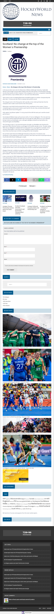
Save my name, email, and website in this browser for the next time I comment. (19, 265)
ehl (48, 498)
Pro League (37, 506)
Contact (5, 1)
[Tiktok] (41, 1)
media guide (25, 503)
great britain (26, 501)
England (6, 501)
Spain (21, 508)
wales (24, 509)
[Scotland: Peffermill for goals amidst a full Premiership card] (31, 201)
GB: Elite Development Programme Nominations (15, 433)
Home (4, 87)
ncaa (29, 504)
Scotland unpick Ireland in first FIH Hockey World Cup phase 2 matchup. (17, 552)
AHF (4, 499)
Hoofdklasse (44, 501)
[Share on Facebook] (7, 180)
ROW (41, 506)
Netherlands (36, 503)
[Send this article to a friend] (30, 180)
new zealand (46, 504)
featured (12, 501)
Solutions (9, 508)
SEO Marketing (5, 508)
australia (17, 498)
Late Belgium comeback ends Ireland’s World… (14, 468)
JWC (15, 503)
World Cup (28, 509)
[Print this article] (35, 180)
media (22, 503)
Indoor (8, 503)
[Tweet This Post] (12, 180)
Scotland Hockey (8, 174)
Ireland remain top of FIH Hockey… (11, 347)
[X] (44, 1)
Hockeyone (36, 501)
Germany (19, 501)
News (8, 87)
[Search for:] (27, 284)
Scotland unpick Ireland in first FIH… (12, 382)
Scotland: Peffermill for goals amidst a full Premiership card (33, 208)
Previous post (23, 186)
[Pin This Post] (24, 180)
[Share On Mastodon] (47, 180)
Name (5, 246)
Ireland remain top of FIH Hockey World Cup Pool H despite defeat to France (18, 549)
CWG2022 (38, 498)
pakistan (18, 506)
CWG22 (35, 498)
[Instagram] (38, 1)
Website (5, 259)
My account (49, 608)
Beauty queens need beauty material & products (24, 599)
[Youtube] (47, 1)
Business (27, 498)
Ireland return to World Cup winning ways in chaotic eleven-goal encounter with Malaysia (21, 556)
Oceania (5, 506)
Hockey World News (11, 83)
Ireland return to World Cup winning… (12, 417)
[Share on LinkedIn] (18, 180)
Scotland (9, 51)
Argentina (8, 498)
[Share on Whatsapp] (41, 180)
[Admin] (6, 601)
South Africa (16, 509)
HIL (31, 501)
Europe (10, 39)
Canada (31, 499)
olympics (9, 506)
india (5, 503)
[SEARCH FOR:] (44, 33)
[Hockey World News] (27, 11)
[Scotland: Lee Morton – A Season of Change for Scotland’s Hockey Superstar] (45, 201)
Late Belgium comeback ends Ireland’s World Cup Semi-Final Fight (16, 563)
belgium (23, 499)
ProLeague (31, 506)
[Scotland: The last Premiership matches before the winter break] (7, 201)
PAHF (14, 506)
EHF (45, 499)
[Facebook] (50, 1)
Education (42, 498)
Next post (32, 186)
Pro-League (25, 506)
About (10, 1)
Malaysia (18, 503)
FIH (15, 501)
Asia (12, 498)
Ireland (12, 504)
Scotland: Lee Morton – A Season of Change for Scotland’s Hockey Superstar (45, 209)
